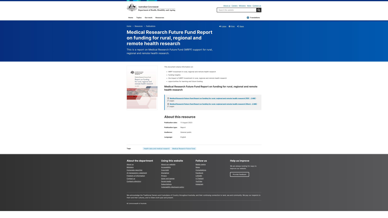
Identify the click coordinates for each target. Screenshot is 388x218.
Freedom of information (136, 176)
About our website (168, 164)
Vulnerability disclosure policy (172, 187)
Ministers (242, 6)
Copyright (165, 170)
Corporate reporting (134, 170)
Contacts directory (134, 181)
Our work (148, 18)
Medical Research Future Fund (183, 149)
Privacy (164, 176)
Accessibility (166, 167)
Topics (139, 18)
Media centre (201, 164)
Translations (255, 18)
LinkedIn (199, 176)
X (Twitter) (200, 179)
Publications (150, 26)
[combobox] (237, 10)
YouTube (199, 181)
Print (233, 26)
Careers (235, 6)
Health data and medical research (157, 149)
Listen (224, 26)
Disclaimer (165, 173)
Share (241, 26)
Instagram (199, 184)
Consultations (201, 170)
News (249, 6)
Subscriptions (166, 184)
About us (226, 6)
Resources (160, 18)
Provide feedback (239, 174)
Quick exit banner (168, 179)
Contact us (257, 6)
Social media (166, 181)
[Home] (151, 7)
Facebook (199, 173)
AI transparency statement (137, 173)
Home (130, 18)
